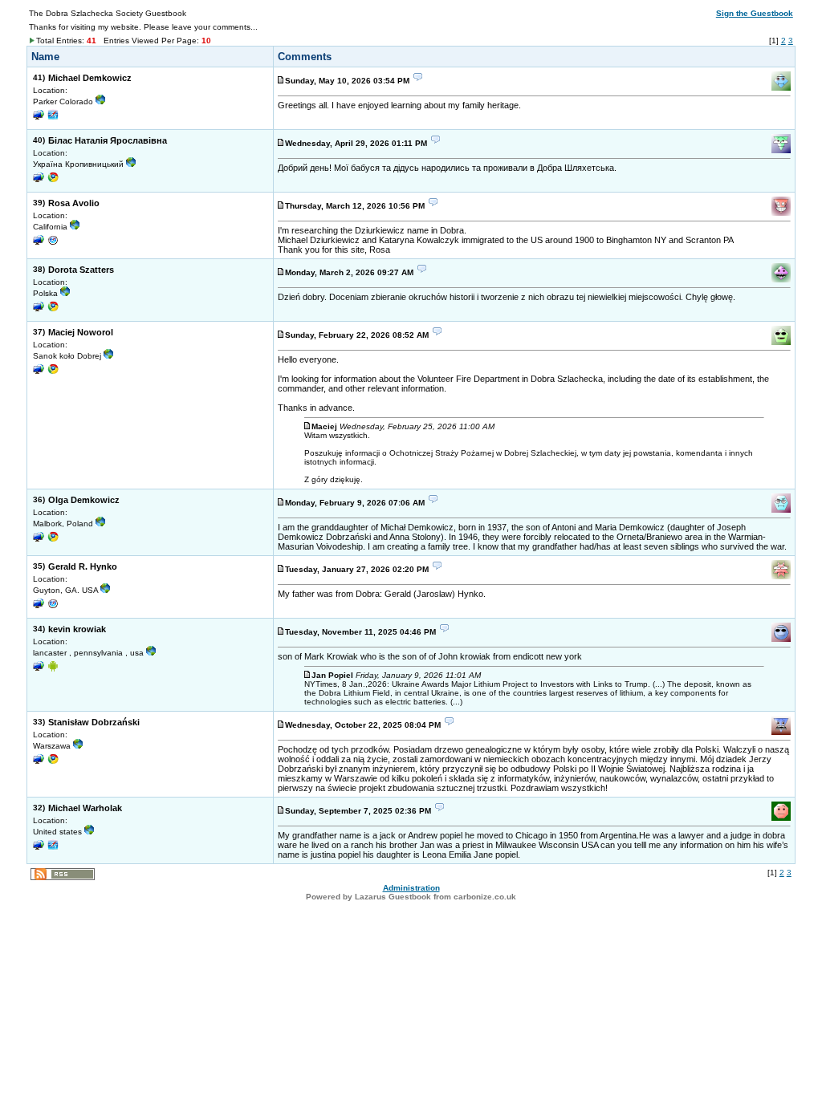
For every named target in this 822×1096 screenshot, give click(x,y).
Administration (411, 887)
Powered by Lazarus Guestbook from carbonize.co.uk (411, 896)
